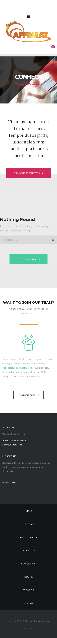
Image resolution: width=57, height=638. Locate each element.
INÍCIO (28, 511)
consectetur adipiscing (15, 367)
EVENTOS (28, 590)
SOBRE (28, 577)
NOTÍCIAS (28, 524)
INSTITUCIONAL (29, 537)
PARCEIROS (28, 550)
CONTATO (28, 603)
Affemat (28, 621)
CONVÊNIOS (28, 563)
